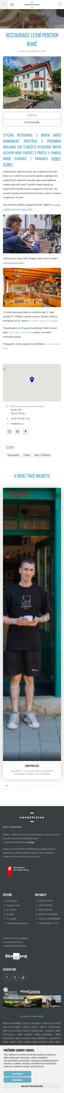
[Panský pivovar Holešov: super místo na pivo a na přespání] (32, 624)
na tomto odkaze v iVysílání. (44, 320)
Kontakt (11, 914)
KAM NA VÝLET (46, 900)
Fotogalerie (32, 122)
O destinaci (12, 900)
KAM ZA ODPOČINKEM (49, 918)
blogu (31, 842)
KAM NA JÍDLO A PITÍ (36, 51)
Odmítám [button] (17, 1080)
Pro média (11, 918)
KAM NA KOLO (46, 905)
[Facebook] (25, 431)
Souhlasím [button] (17, 1073)
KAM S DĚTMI (45, 909)
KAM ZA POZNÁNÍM (48, 914)
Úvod (23, 51)
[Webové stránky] (9, 431)
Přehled (32, 115)
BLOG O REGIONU (12, 827)
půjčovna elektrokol (13, 262)
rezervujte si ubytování (20, 332)
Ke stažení (11, 909)
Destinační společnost (17, 923)
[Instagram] (17, 431)
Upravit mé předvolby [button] (32, 1086)
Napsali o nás (13, 905)
